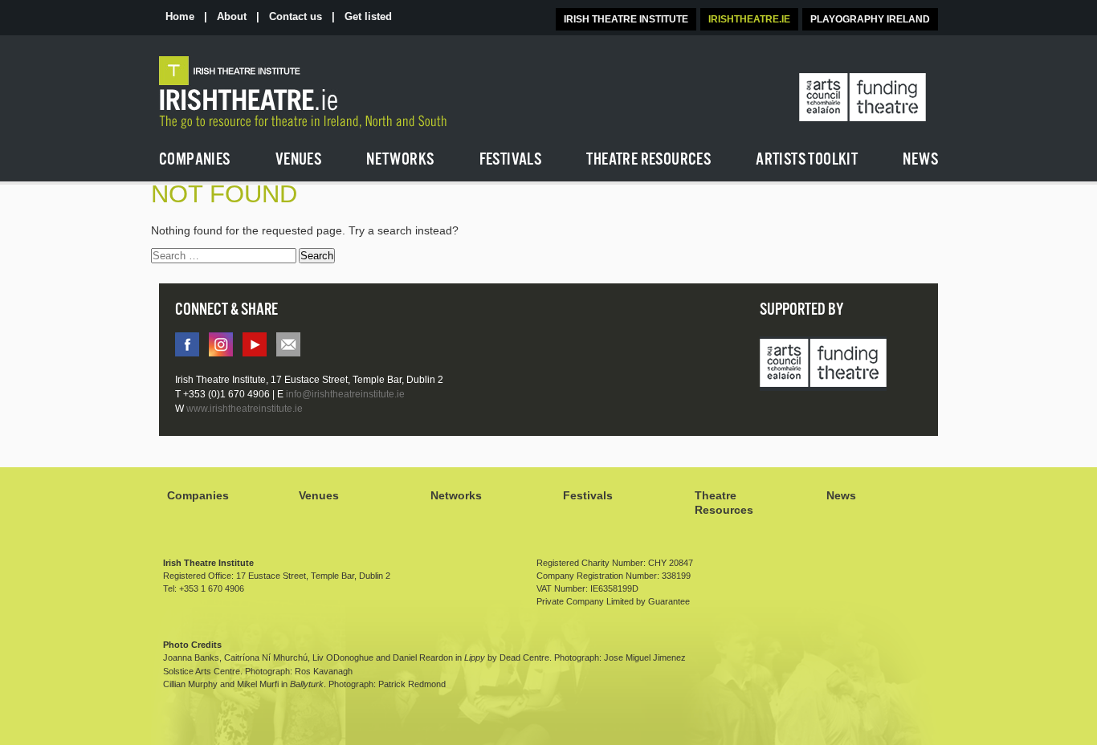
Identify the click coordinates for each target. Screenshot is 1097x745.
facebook (187, 344)
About (232, 16)
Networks (456, 495)
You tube (255, 344)
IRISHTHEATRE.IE (749, 19)
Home (179, 16)
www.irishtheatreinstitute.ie (244, 408)
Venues (319, 495)
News (841, 495)
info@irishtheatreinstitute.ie (288, 344)
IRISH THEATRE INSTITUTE (626, 19)
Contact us (295, 16)
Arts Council (823, 364)
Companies (198, 495)
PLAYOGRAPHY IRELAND (870, 19)
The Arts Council (862, 98)
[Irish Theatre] (344, 92)
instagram (221, 344)
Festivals (588, 495)
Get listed (368, 16)
